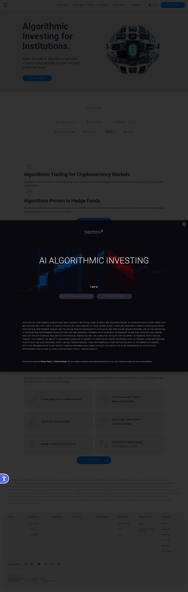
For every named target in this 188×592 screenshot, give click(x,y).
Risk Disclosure (61, 362)
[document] (94, 296)
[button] (184, 224)
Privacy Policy (46, 362)
